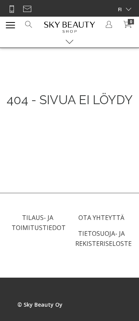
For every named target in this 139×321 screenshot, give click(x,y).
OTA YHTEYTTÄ (101, 217)
